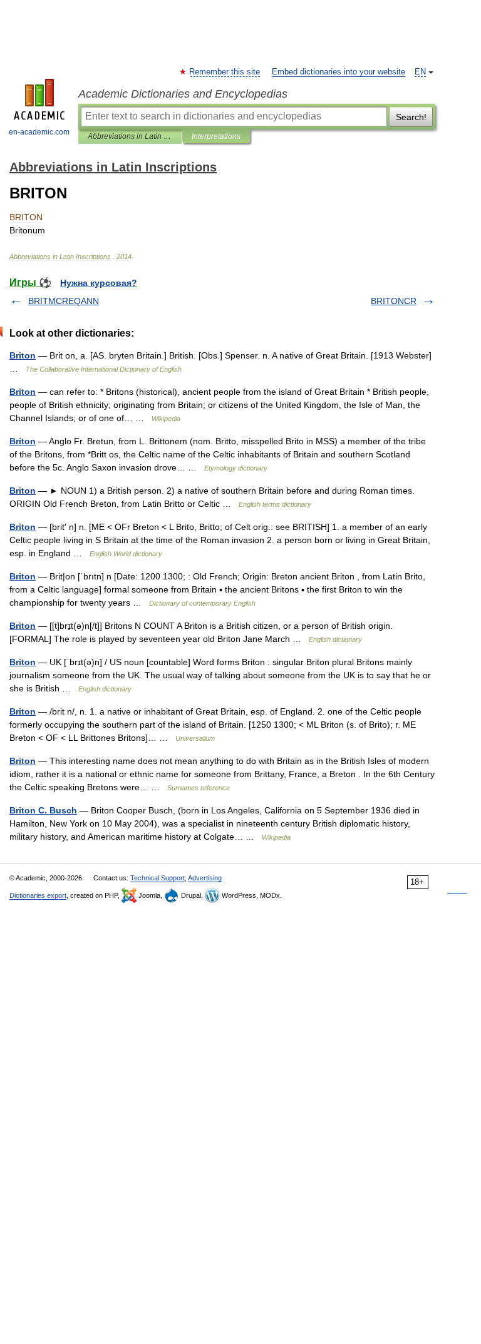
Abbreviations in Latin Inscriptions (130, 136)
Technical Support (157, 878)
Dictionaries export (37, 895)
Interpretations (216, 136)
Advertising (205, 878)
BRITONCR (393, 301)
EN (420, 72)
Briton (22, 355)
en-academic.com (39, 132)
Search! (411, 117)
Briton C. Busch (43, 810)
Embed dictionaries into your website (338, 72)
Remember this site (225, 72)
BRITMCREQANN (63, 301)
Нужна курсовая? (98, 283)
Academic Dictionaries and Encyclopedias (182, 94)
